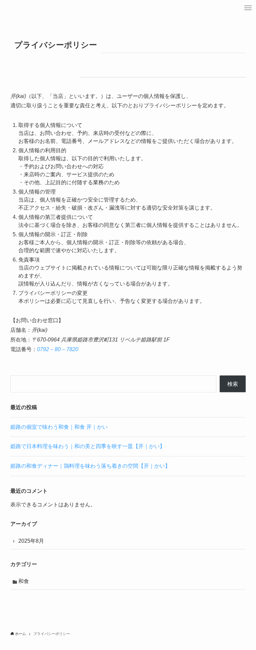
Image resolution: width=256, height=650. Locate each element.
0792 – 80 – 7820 (57, 349)
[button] (248, 8)
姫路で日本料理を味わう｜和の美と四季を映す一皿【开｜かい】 (87, 446)
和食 (23, 581)
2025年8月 (31, 541)
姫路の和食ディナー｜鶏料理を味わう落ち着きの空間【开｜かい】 (90, 466)
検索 (232, 384)
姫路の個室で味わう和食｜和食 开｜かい (59, 427)
